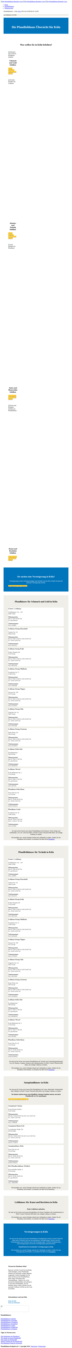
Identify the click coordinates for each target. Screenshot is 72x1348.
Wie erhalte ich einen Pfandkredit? (11, 1338)
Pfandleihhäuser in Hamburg (9, 1324)
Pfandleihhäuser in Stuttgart (9, 1329)
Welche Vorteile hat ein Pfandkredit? (11, 1341)
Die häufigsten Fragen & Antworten (11, 1343)
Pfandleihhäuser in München (9, 1327)
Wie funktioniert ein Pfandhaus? (10, 1336)
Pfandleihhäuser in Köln (8, 1325)
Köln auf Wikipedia (14, 1302)
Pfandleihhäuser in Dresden (9, 1320)
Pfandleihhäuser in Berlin (8, 1319)
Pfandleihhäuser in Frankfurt (9, 1322)
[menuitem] (37, 5)
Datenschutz (42, 1346)
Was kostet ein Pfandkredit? (9, 1340)
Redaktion (51, 839)
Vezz (19, 11)
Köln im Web (12, 1301)
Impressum (34, 1346)
